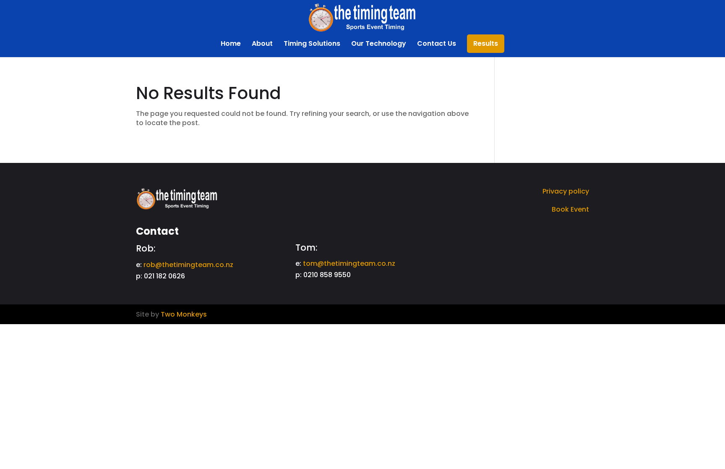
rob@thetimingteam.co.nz (188, 265)
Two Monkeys (184, 314)
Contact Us (436, 44)
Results (485, 44)
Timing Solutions (312, 44)
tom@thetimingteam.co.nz (349, 263)
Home (231, 44)
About (262, 44)
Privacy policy (565, 191)
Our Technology (378, 44)
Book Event (570, 209)
